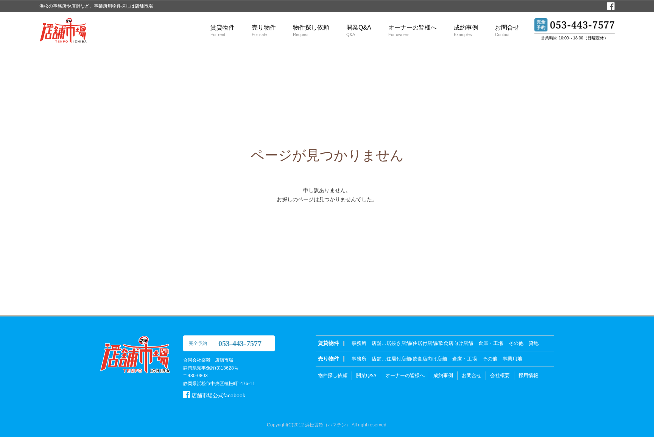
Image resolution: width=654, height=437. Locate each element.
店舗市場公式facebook (217, 395)
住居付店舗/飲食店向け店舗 (416, 359)
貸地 (534, 343)
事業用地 (512, 359)
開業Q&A (358, 30)
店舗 (377, 343)
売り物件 (264, 30)
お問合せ (507, 30)
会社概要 (500, 375)
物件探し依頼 (311, 30)
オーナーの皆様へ (412, 30)
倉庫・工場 (490, 343)
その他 (516, 343)
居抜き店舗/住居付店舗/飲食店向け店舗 (429, 343)
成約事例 (466, 30)
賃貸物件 (222, 30)
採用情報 (528, 375)
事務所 (359, 343)
